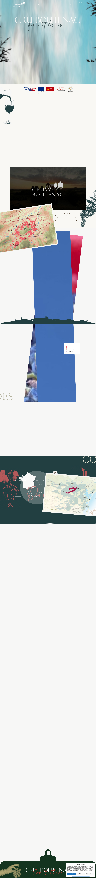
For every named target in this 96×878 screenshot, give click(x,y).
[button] (93, 864)
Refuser (80, 873)
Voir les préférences (90, 873)
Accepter (71, 873)
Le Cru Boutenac (47, 5)
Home (39, 5)
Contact (69, 5)
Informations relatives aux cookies (77, 876)
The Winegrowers (60, 5)
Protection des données (86, 876)
